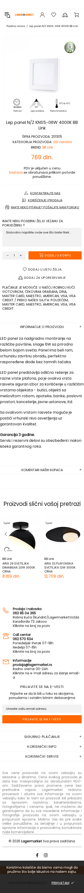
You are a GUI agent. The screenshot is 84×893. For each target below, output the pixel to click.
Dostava (16, 172)
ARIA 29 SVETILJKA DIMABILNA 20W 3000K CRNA (18, 567)
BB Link (47, 147)
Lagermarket (24, 15)
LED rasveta (62, 142)
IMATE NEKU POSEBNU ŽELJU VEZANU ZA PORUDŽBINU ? (32, 223)
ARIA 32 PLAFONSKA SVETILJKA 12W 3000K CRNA (60, 567)
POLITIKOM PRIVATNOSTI (28, 883)
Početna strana (16, 26)
